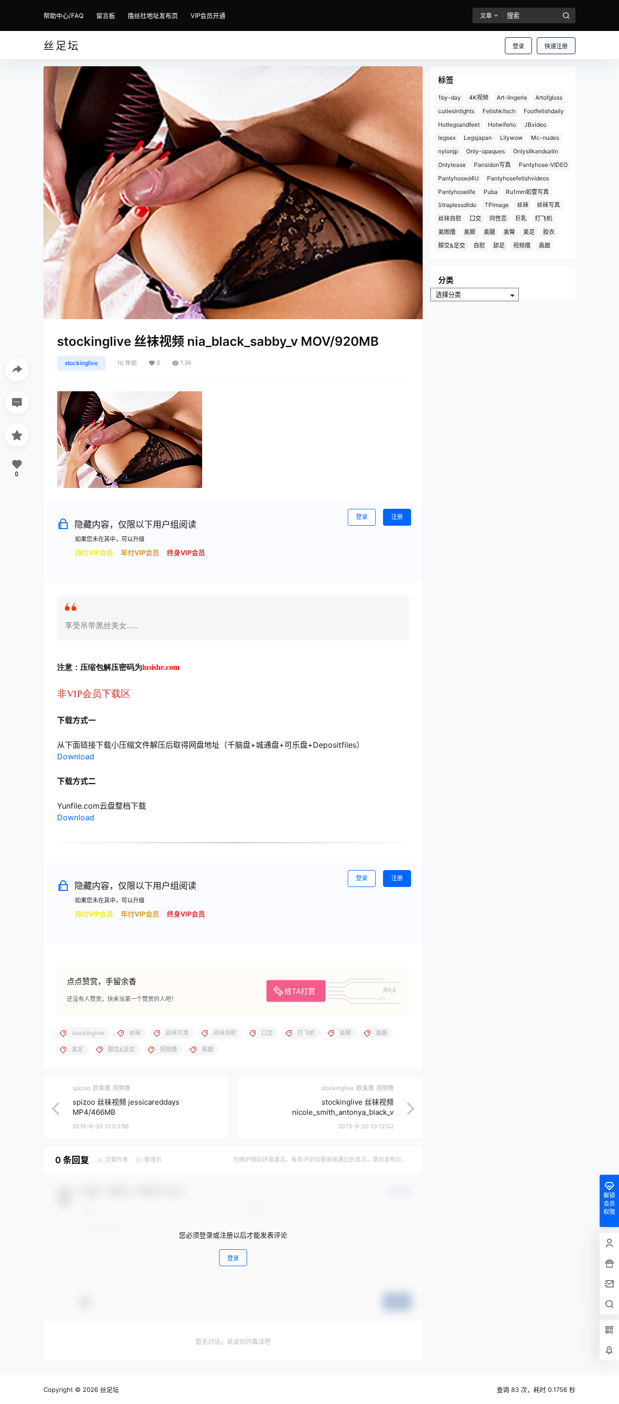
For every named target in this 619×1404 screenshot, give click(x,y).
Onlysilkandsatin (535, 151)
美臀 (509, 232)
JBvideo (535, 124)
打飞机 (543, 218)
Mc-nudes (545, 137)
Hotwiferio (502, 124)
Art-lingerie (512, 97)
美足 (529, 232)
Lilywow (511, 137)
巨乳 (521, 218)
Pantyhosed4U (458, 178)
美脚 (469, 232)
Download (75, 756)
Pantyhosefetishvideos (518, 178)
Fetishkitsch (499, 111)
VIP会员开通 (208, 15)
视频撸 (522, 245)
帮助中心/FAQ (64, 15)
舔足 (499, 245)
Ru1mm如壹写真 (527, 191)
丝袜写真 (548, 204)
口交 (475, 218)
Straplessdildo (457, 204)
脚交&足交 (451, 245)
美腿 (489, 232)
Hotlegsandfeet (459, 124)
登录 (518, 46)
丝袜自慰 (449, 218)
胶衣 (549, 232)
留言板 (105, 15)
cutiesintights (456, 111)
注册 (397, 516)
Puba (491, 191)
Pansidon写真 (492, 164)
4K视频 (478, 97)
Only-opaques (485, 151)
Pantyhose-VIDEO (543, 164)
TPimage (497, 204)
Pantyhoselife (456, 191)
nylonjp (448, 151)
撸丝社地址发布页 (153, 15)
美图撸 (447, 232)
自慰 (479, 245)
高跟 (544, 245)
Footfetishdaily (544, 111)
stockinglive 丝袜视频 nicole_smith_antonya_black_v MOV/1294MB (343, 1112)
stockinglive (81, 363)
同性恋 (498, 218)
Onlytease (452, 164)
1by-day (449, 97)
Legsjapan (478, 137)
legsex (447, 137)
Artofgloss (548, 97)
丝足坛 (108, 1389)
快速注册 (556, 46)
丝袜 (523, 204)
